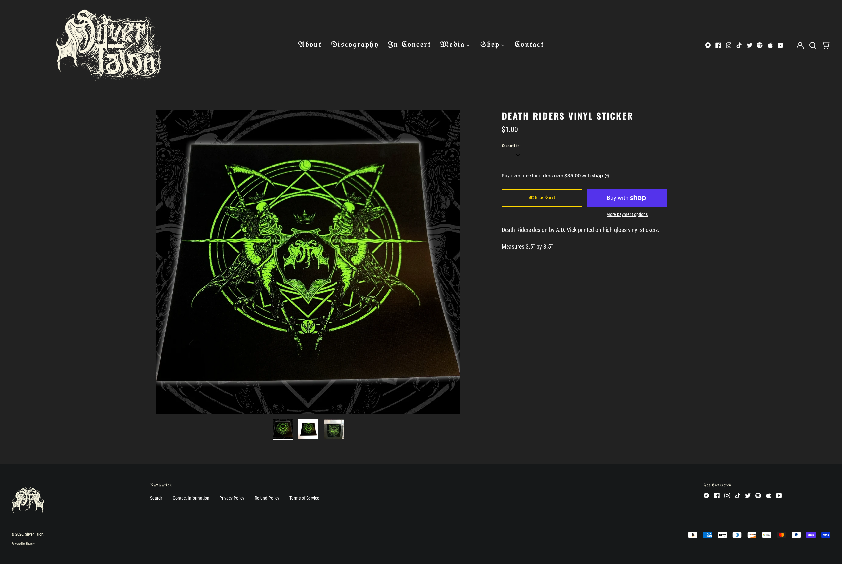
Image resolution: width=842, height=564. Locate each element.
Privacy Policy (231, 497)
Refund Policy (267, 497)
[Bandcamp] (708, 45)
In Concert (409, 45)
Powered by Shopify (23, 543)
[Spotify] (760, 45)
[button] (812, 45)
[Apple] (770, 45)
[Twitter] (750, 45)
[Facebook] (718, 45)
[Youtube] (780, 45)
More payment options (627, 214)
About (310, 45)
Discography (355, 45)
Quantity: (511, 146)
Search (156, 497)
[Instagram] (729, 45)
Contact (529, 45)
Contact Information (191, 497)
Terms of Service (304, 497)
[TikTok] (739, 45)
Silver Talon (34, 534)
